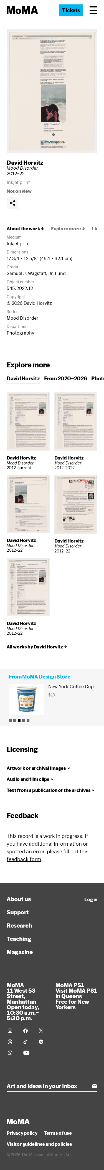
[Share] (12, 203)
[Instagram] (12, 1030)
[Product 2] (14, 720)
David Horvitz (25, 162)
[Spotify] (43, 1041)
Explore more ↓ (68, 228)
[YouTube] (27, 1052)
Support (18, 912)
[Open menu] (93, 10)
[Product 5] (28, 720)
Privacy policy (22, 1133)
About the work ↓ (25, 228)
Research (19, 925)
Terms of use (58, 1133)
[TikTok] (27, 1041)
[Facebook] (27, 1030)
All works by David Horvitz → (37, 647)
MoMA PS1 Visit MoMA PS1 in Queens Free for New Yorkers (76, 996)
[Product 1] (10, 720)
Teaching (19, 938)
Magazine (19, 952)
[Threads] (12, 1041)
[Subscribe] (94, 1086)
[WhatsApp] (12, 1052)
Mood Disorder (23, 317)
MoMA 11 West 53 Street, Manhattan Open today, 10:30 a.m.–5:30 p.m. (23, 1001)
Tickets (71, 10)
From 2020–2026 (65, 378)
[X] (43, 1030)
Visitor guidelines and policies (39, 1144)
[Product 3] (19, 720)
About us (19, 899)
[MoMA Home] (22, 10)
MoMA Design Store (46, 677)
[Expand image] (52, 91)
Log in (90, 899)
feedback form (24, 859)
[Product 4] (23, 720)
